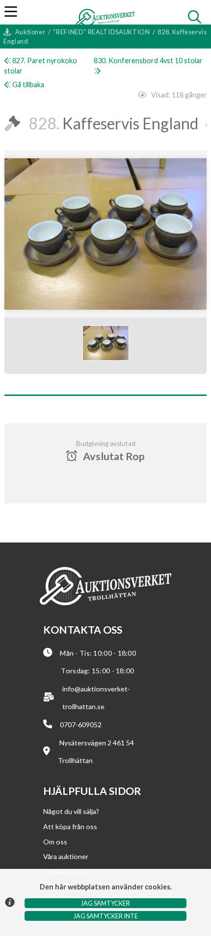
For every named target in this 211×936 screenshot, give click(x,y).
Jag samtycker (105, 903)
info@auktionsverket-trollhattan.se (96, 698)
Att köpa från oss (70, 826)
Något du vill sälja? (71, 811)
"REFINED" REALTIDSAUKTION (101, 32)
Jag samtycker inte (106, 916)
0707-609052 (81, 724)
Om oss (55, 841)
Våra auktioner (65, 856)
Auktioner (30, 32)
